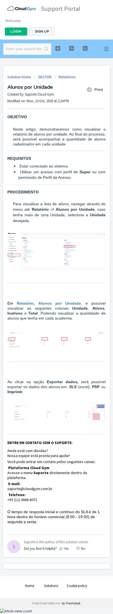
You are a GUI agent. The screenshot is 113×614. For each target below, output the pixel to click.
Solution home (19, 76)
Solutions (51, 585)
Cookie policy (77, 585)
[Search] (46, 49)
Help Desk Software (46, 603)
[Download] (46, 309)
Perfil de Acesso (57, 177)
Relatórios (67, 76)
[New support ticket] (58, 48)
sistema (61, 166)
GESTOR (45, 76)
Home (29, 585)
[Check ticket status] (71, 48)
